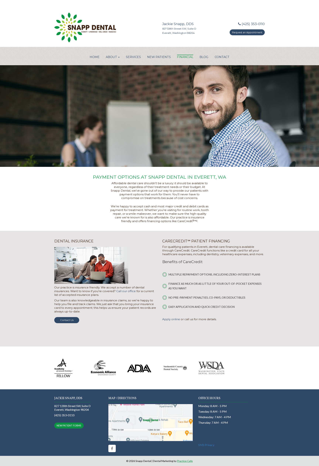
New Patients (159, 57)
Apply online (171, 319)
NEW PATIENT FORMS (69, 425)
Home (95, 57)
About (112, 57)
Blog (204, 57)
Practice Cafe (185, 460)
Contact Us (66, 320)
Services (133, 57)
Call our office (126, 291)
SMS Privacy (206, 445)
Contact (222, 57)
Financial (185, 57)
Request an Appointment (247, 32)
